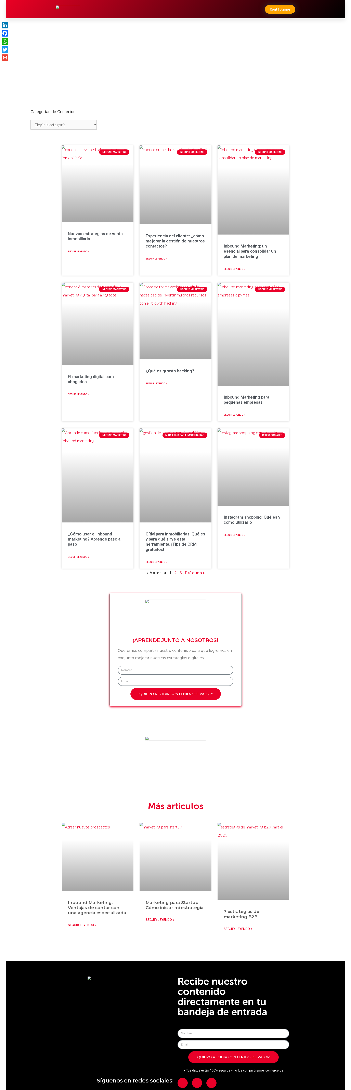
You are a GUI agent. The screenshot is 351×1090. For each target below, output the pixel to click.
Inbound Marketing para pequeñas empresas (246, 400)
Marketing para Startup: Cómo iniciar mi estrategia (175, 905)
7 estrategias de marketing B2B (241, 914)
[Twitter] (5, 49)
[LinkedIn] (5, 25)
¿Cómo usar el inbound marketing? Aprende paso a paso (94, 539)
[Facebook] (183, 1083)
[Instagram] (211, 1083)
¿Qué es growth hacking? (170, 371)
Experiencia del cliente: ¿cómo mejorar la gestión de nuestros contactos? (175, 241)
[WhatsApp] (5, 41)
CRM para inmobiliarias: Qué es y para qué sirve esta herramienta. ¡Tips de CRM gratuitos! (175, 542)
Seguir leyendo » (78, 251)
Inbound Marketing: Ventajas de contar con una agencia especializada (97, 907)
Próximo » (195, 572)
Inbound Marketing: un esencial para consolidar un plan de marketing (250, 251)
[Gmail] (5, 58)
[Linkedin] (197, 1083)
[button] (280, 9)
